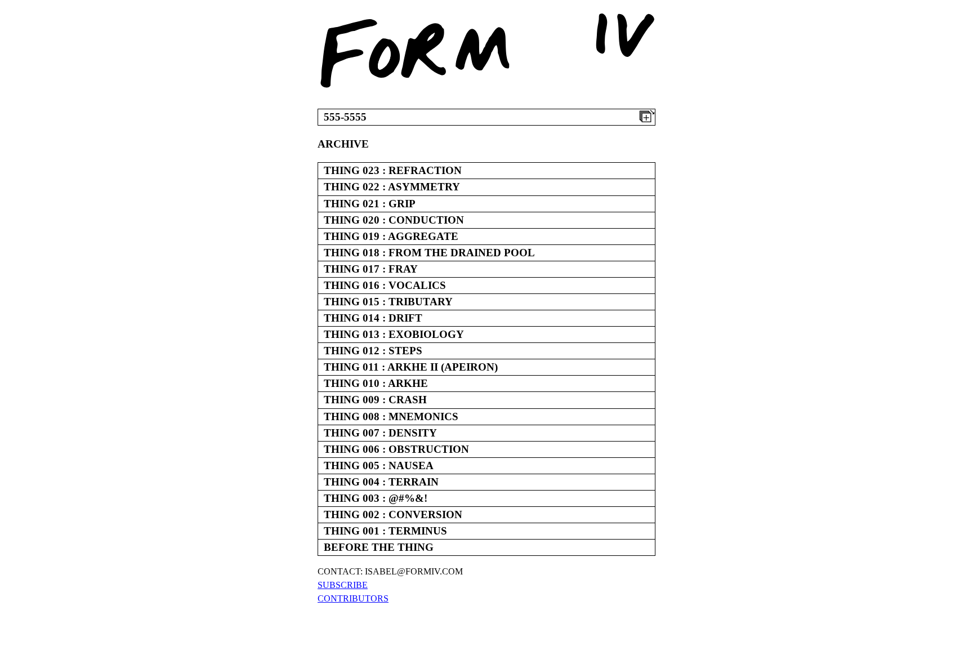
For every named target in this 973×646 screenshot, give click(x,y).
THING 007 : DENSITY (380, 433)
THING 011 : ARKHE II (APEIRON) (411, 367)
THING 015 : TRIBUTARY (388, 302)
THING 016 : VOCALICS (385, 285)
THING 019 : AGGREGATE (391, 236)
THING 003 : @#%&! (375, 498)
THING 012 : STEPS (373, 351)
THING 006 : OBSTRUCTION (396, 449)
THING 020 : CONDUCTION (394, 220)
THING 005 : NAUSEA (379, 465)
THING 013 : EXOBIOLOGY (394, 334)
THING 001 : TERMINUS (385, 531)
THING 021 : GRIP (370, 204)
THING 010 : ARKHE (376, 383)
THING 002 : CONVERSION (393, 514)
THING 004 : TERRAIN (381, 482)
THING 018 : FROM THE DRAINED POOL (429, 253)
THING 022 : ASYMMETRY (392, 187)
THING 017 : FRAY (371, 269)
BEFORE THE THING (379, 547)
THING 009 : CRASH (375, 400)
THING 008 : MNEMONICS (391, 416)
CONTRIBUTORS (353, 598)
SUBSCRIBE (343, 585)
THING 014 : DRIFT (373, 318)
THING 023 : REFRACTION (393, 170)
